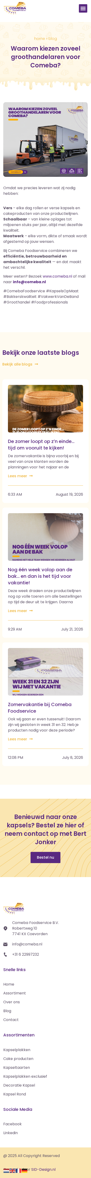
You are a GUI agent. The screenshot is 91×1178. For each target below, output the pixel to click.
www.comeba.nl (57, 276)
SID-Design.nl (43, 1169)
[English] (13, 1170)
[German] (25, 1170)
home (39, 38)
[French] (19, 1170)
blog (53, 38)
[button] (83, 8)
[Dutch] (7, 1170)
